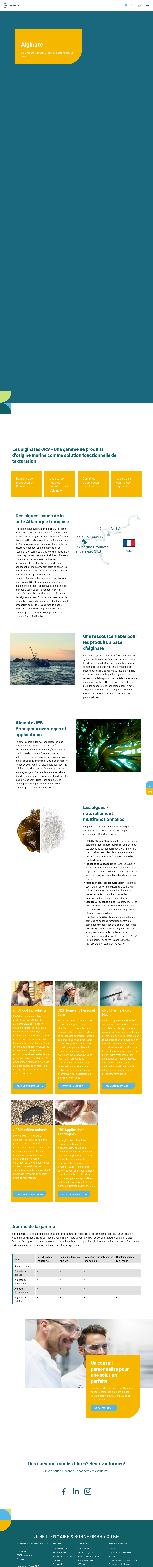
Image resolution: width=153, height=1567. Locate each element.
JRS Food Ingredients (87, 1552)
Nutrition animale (85, 1560)
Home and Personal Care (88, 1556)
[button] (147, 5)
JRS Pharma (83, 1548)
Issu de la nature (60, 1552)
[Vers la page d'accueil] (11, 5)
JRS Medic (82, 1564)
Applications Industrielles (120, 1552)
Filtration (113, 1556)
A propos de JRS (60, 1548)
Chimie (112, 1548)
